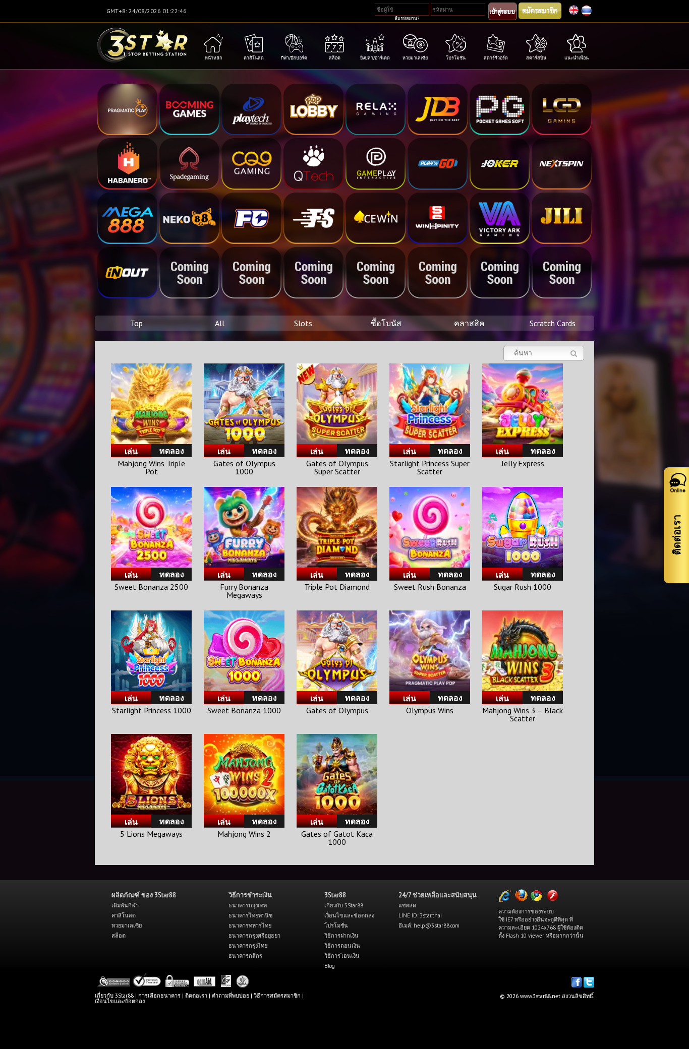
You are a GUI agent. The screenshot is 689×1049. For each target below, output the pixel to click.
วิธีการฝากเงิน (341, 935)
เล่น (131, 451)
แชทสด (407, 905)
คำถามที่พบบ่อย (230, 995)
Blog (329, 965)
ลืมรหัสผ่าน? (406, 18)
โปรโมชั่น (336, 925)
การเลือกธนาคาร (159, 995)
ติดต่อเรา (196, 995)
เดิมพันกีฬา (125, 905)
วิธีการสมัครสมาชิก (277, 995)
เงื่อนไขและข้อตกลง (349, 915)
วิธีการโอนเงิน (342, 955)
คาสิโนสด (123, 915)
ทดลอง (171, 451)
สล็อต (118, 935)
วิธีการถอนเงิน (342, 945)
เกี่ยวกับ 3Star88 (343, 905)
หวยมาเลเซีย (126, 925)
